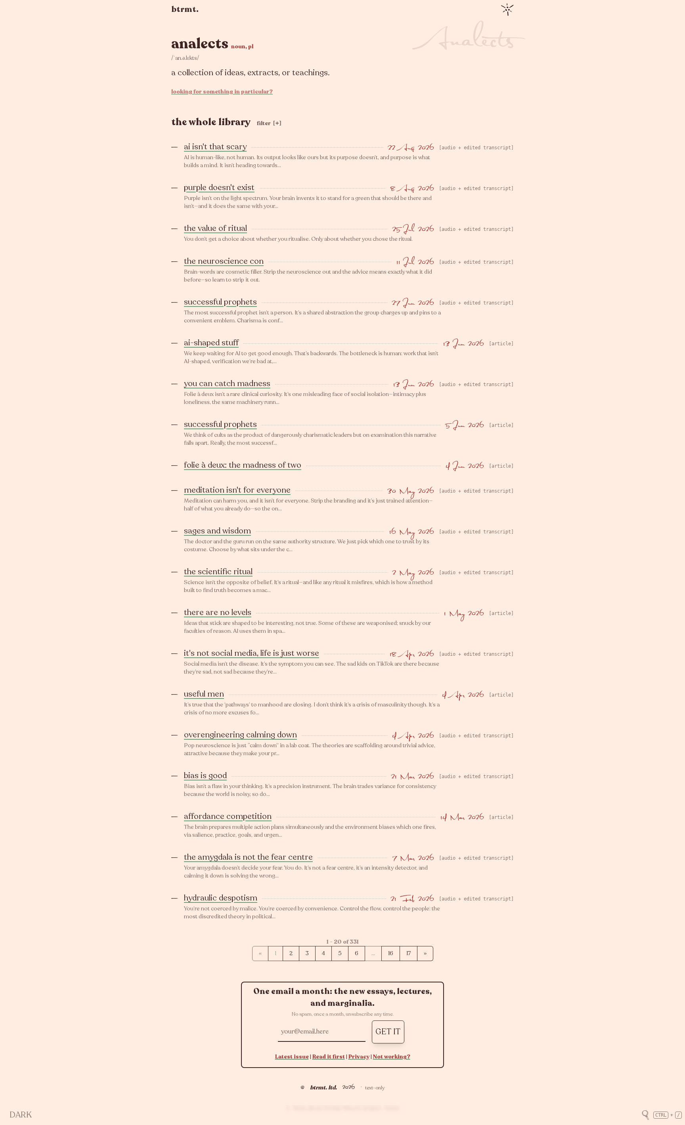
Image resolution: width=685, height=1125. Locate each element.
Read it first (328, 1056)
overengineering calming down (240, 734)
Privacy (358, 1056)
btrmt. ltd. (323, 1087)
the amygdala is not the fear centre (248, 857)
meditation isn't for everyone (237, 490)
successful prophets (220, 302)
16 (390, 953)
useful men (204, 694)
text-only (375, 1088)
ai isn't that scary (215, 146)
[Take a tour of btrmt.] (507, 9)
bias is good (205, 775)
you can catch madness (227, 383)
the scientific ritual (218, 571)
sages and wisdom (217, 530)
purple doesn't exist (219, 187)
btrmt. (185, 9)
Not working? (391, 1056)
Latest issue (292, 1056)
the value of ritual (215, 228)
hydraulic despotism (220, 898)
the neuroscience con (224, 261)
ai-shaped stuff (211, 342)
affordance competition (228, 816)
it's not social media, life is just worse (251, 653)
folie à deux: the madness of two (242, 465)
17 (408, 953)
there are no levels (217, 612)
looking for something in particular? (222, 91)
